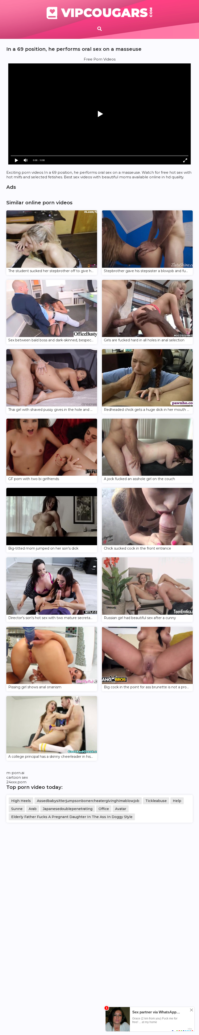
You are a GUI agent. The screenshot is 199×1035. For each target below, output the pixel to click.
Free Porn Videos (100, 59)
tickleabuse (156, 801)
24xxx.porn (16, 782)
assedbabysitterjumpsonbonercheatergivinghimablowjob (88, 801)
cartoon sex (17, 777)
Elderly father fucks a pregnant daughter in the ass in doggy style (72, 817)
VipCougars (107, 13)
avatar (120, 809)
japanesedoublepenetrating (67, 809)
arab (33, 809)
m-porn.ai (15, 772)
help (177, 801)
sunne (17, 809)
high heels (21, 801)
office (104, 809)
